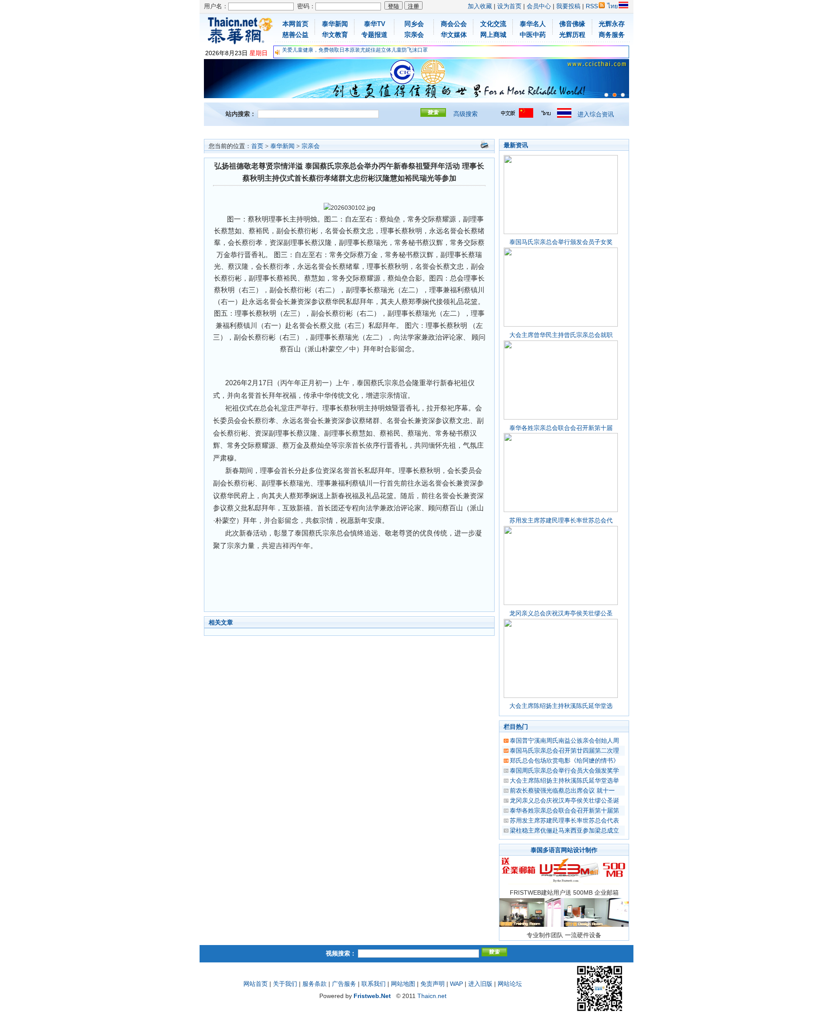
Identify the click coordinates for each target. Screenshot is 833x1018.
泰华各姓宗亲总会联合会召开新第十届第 (564, 810)
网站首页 (255, 983)
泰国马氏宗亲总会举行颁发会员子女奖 (561, 241)
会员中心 (539, 6)
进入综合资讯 (595, 114)
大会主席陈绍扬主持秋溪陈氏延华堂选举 (564, 780)
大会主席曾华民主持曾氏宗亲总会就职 (561, 334)
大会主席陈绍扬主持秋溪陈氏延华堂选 (561, 705)
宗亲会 (311, 146)
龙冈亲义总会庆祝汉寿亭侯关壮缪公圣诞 (564, 800)
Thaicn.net (431, 995)
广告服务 (344, 983)
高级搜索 (465, 113)
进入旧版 (480, 983)
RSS (592, 6)
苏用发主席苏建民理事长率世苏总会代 (561, 520)
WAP (456, 983)
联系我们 (373, 983)
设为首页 (509, 6)
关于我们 (285, 983)
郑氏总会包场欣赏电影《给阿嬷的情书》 (564, 760)
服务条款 (314, 983)
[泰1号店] (623, 95)
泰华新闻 (282, 146)
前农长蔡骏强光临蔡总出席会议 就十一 (562, 790)
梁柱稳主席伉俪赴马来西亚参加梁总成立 (564, 830)
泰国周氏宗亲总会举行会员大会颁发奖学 (564, 770)
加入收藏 (480, 6)
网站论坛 (510, 983)
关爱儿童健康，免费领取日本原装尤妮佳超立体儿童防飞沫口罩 (355, 50)
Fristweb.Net (372, 995)
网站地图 (403, 983)
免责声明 (432, 983)
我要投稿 (568, 6)
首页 (257, 146)
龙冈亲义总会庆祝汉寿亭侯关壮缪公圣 (561, 613)
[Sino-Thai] (606, 95)
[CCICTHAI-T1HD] (615, 95)
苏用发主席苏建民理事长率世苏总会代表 (564, 820)
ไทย (612, 6)
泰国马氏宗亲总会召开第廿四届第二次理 (564, 750)
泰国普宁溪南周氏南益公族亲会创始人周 (564, 740)
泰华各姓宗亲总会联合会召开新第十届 (561, 427)
